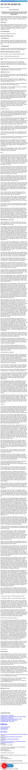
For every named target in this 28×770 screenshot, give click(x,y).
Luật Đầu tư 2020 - (7, 721)
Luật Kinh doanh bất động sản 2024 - (11, 718)
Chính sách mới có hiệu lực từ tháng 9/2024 (10, 739)
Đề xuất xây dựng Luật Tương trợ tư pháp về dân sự (11, 736)
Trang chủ (3, 1)
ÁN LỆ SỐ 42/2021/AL (10, 1)
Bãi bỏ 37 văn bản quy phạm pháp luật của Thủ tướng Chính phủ (14, 734)
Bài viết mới (4, 731)
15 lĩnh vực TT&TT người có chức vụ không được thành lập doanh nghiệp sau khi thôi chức (13, 742)
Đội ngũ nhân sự (4, 729)
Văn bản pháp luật (4, 728)
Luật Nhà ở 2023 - (7, 715)
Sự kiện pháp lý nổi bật (5, 726)
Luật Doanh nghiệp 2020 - (9, 720)
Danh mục (4, 724)
